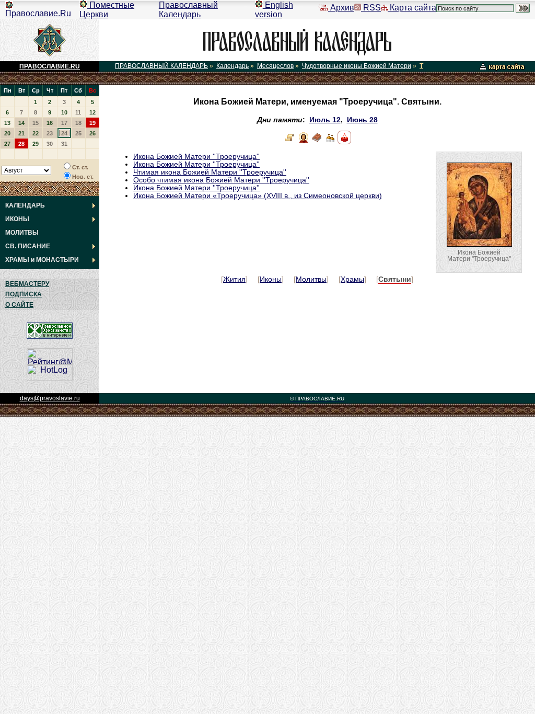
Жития (234, 279)
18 (78, 123)
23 (49, 133)
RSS (371, 7)
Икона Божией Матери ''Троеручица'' (196, 156)
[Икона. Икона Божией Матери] (303, 142)
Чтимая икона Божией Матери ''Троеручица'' (209, 172)
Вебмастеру (27, 283)
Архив (341, 7)
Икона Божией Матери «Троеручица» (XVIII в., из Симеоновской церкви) (257, 196)
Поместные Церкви (106, 10)
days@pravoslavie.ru (50, 398)
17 (64, 123)
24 (64, 133)
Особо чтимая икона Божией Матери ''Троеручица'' (221, 180)
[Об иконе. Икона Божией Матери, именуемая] (290, 142)
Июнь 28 (362, 120)
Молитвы (311, 279)
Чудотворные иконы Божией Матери (356, 66)
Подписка (23, 294)
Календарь (232, 66)
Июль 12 (325, 120)
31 (64, 144)
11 (78, 112)
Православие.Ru (38, 13)
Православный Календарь (188, 10)
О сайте (19, 304)
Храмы (352, 279)
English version (274, 10)
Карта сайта (412, 7)
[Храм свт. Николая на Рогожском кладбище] (331, 142)
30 (49, 144)
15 (35, 123)
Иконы (271, 279)
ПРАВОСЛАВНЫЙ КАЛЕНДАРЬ (161, 66)
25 (78, 133)
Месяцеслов (275, 66)
